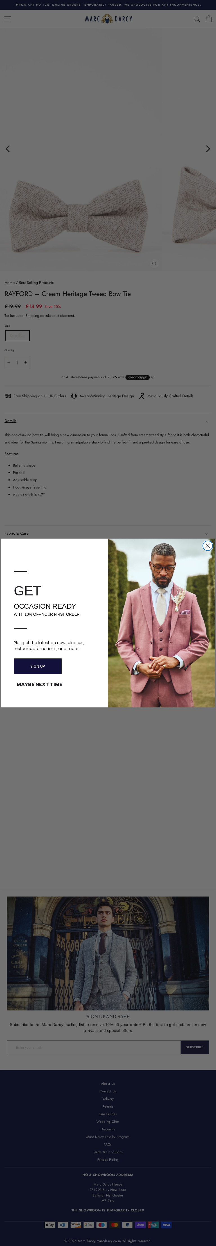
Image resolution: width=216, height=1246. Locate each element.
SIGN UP (37, 666)
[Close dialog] (208, 546)
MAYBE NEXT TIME (39, 684)
